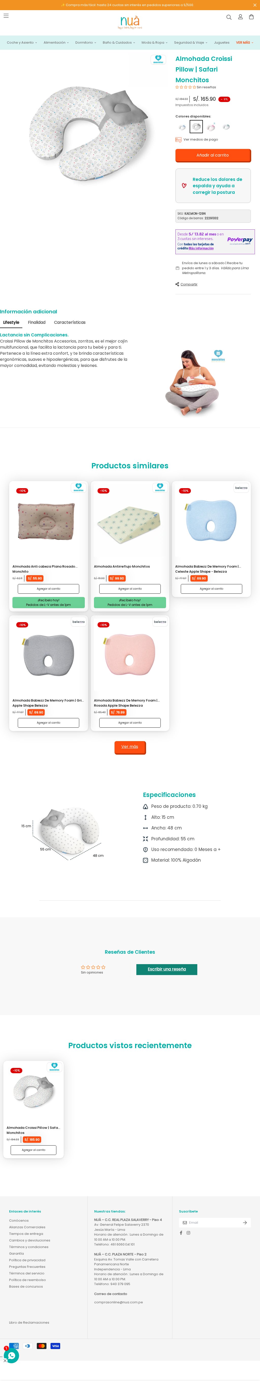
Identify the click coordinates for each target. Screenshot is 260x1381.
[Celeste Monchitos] (181, 127)
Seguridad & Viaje (189, 42)
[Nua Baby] (130, 22)
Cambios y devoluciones (29, 1240)
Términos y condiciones (28, 1246)
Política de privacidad (27, 1260)
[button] (186, 87)
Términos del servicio (26, 1273)
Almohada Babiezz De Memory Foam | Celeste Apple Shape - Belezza (207, 569)
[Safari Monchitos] (196, 127)
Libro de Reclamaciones (29, 1322)
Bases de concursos (26, 1286)
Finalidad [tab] (36, 322)
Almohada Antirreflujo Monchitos (122, 566)
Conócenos (19, 1220)
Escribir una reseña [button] (167, 969)
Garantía (16, 1253)
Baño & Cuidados (117, 42)
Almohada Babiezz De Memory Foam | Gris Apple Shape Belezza (47, 703)
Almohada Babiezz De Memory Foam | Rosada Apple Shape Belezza (125, 703)
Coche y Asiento (20, 42)
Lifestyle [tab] (11, 322)
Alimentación (55, 42)
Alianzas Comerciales (27, 1227)
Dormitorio (84, 42)
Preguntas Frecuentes (27, 1266)
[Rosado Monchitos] (211, 127)
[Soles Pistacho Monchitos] (226, 127)
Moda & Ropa (153, 42)
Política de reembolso (27, 1279)
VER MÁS (243, 42)
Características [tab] (70, 322)
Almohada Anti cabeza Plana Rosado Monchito (43, 569)
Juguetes (222, 42)
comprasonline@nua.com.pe (118, 1302)
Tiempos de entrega (26, 1233)
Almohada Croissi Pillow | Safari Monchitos (33, 1130)
